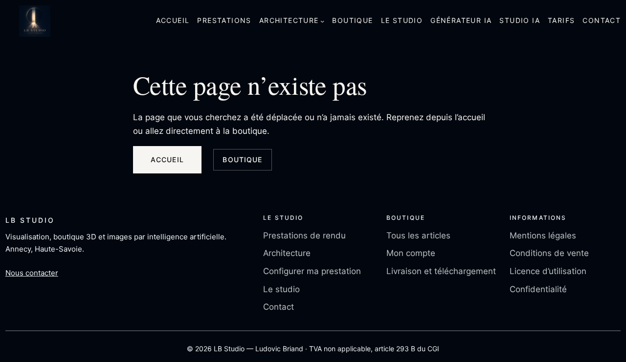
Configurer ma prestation (312, 271)
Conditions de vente (549, 253)
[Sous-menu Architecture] (322, 21)
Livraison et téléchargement (441, 271)
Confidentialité (538, 289)
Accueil (167, 159)
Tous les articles (418, 235)
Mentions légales (543, 235)
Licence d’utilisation (548, 271)
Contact (278, 307)
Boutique (242, 159)
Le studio (281, 289)
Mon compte (410, 253)
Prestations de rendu (304, 235)
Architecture (287, 253)
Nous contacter (31, 272)
